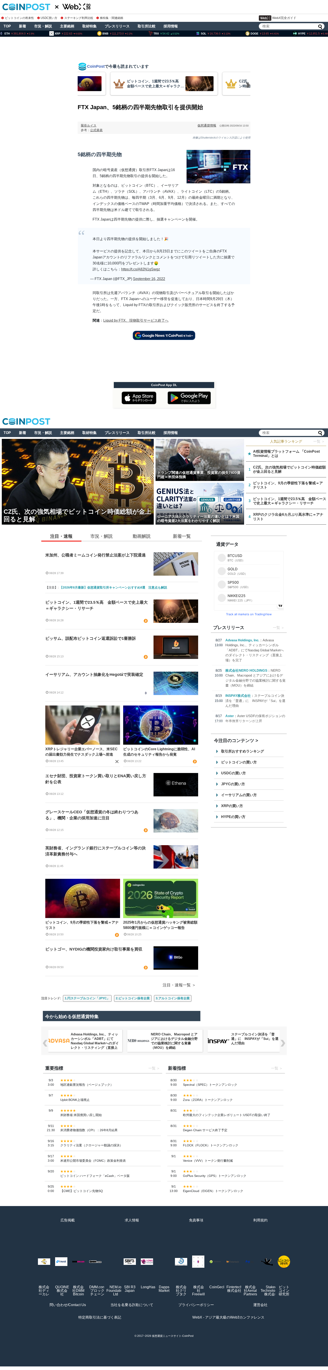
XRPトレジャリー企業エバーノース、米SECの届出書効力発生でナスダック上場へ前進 (81, 751)
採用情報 (171, 26)
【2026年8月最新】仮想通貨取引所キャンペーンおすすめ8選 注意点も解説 (113, 587)
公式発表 (96, 130)
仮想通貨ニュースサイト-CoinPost (172, 1335)
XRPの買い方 (232, 806)
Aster (229, 716)
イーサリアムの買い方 (239, 795)
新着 (22, 26)
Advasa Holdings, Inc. (242, 640)
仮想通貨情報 (206, 125)
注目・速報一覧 (177, 985)
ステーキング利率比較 (78, 18)
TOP (7, 26)
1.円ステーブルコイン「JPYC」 (87, 998)
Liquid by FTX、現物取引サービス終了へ (135, 320)
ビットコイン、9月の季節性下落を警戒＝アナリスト (82, 925)
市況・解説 (43, 26)
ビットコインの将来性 (19, 18)
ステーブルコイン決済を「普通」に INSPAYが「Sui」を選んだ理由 (255, 700)
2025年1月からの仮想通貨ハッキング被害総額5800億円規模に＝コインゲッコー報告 (160, 925)
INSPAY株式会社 (238, 695)
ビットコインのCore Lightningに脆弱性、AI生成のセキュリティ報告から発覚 (159, 751)
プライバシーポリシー (196, 1305)
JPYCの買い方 (233, 784)
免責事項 (196, 1220)
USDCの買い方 (233, 773)
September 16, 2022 (149, 279)
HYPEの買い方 (233, 817)
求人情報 (132, 1220)
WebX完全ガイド (284, 18)
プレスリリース (117, 26)
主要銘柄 (67, 26)
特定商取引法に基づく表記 (99, 1317)
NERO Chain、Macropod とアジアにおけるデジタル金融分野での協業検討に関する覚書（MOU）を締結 (174, 1040)
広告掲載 (67, 1220)
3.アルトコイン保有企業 (173, 998)
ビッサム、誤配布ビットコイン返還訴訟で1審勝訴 (90, 638)
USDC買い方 (49, 18)
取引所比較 (147, 26)
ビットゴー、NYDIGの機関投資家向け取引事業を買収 (93, 949)
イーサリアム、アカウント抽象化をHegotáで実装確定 (94, 674)
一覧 (276, 628)
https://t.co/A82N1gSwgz (140, 269)
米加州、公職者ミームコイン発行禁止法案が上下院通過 (95, 555)
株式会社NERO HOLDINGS (246, 670)
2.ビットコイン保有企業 (133, 998)
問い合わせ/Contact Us (68, 1305)
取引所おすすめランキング (242, 751)
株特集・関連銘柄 (111, 18)
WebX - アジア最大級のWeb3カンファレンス (228, 1317)
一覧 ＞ (319, 441)
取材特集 (89, 26)
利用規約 (260, 1220)
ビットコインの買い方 (239, 762)
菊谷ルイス (88, 125)
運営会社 (260, 1305)
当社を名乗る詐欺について (131, 1305)
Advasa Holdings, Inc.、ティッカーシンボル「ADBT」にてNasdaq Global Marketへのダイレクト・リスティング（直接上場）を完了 (254, 650)
